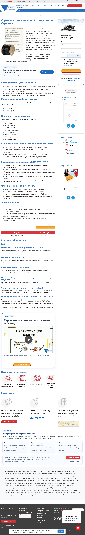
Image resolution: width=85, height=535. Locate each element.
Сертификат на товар (21, 5)
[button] (18, 10)
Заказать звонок (75, 6)
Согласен (61, 531)
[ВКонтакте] (55, 519)
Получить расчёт (22, 364)
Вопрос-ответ (41, 520)
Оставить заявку (9, 421)
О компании (40, 515)
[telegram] (57, 519)
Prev (68, 126)
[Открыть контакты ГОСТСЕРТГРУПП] (68, 423)
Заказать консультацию (71, 71)
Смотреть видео (47, 72)
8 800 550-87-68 (58, 5)
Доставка (39, 517)
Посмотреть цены (74, 461)
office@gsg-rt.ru (42, 1)
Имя (62, 42)
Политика (65, 65)
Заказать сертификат (45, 228)
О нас (39, 5)
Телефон (63, 47)
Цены (44, 5)
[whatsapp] (60, 519)
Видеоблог (33, 5)
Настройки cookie (73, 530)
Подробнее (41, 532)
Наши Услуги (40, 508)
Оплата (39, 519)
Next (73, 126)
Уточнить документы (73, 457)
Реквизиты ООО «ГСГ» (26, 513)
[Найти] (82, 509)
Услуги (19, 10)
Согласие (70, 65)
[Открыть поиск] (78, 10)
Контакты (20, 7)
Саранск (9, 1)
